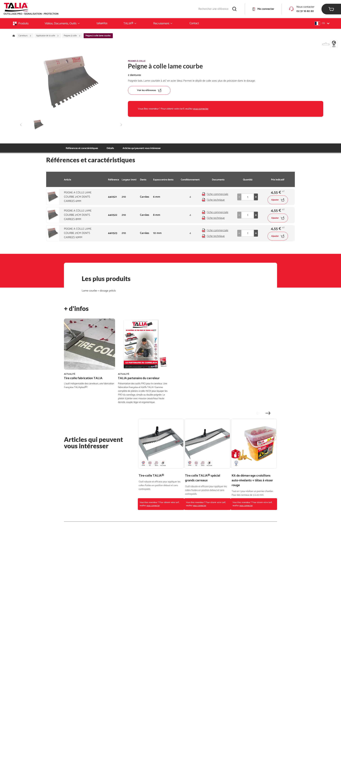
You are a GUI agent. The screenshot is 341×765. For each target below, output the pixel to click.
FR (323, 23)
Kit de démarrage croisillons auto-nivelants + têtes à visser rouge (252, 480)
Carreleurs (23, 35)
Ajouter (275, 200)
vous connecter (201, 109)
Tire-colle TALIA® (151, 475)
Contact (194, 23)
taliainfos (102, 23)
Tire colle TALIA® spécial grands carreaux (202, 478)
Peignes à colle (70, 35)
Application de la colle (46, 35)
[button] (322, 23)
